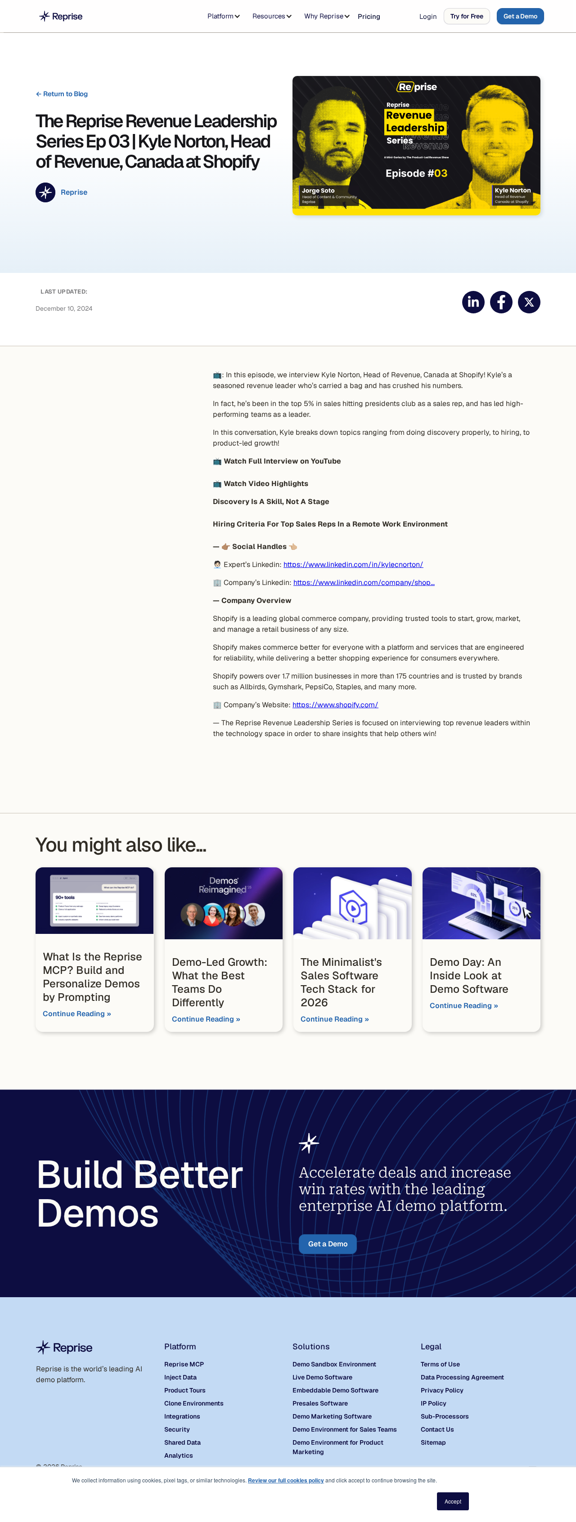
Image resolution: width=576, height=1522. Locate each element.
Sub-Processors (445, 1416)
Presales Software (320, 1403)
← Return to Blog (62, 93)
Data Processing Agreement (462, 1377)
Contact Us (437, 1429)
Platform (220, 16)
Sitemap (433, 1442)
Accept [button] (453, 1501)
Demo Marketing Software (332, 1416)
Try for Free (466, 16)
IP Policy (433, 1403)
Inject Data (180, 1377)
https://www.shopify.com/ (335, 705)
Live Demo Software (322, 1377)
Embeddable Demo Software (335, 1390)
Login (428, 16)
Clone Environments (194, 1403)
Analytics (178, 1455)
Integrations (182, 1416)
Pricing (369, 16)
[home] (60, 16)
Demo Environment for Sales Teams (344, 1429)
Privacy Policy (442, 1390)
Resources (268, 16)
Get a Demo (520, 16)
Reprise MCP (184, 1364)
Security (177, 1429)
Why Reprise (323, 16)
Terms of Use (440, 1364)
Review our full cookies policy (286, 1480)
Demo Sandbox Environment (334, 1364)
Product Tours (185, 1390)
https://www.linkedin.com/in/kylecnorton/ (353, 564)
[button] (222, 16)
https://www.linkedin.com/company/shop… (364, 582)
